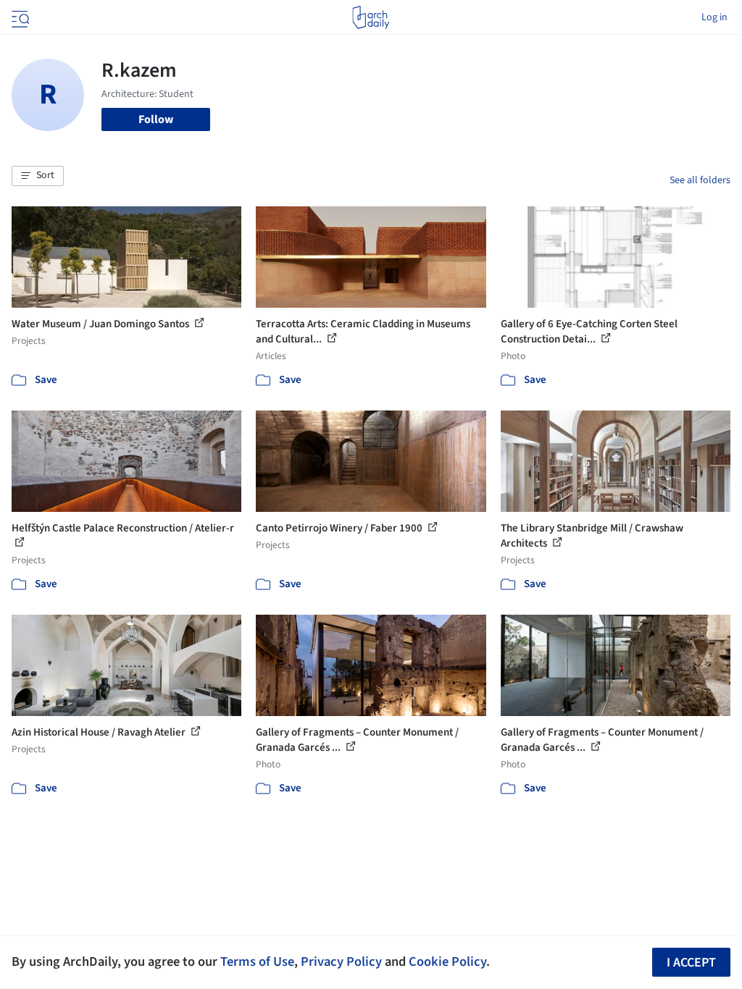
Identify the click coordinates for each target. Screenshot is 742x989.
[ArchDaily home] (370, 17)
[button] (38, 176)
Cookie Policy (447, 961)
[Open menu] (19, 17)
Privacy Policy (341, 961)
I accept (691, 963)
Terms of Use (257, 961)
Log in (714, 17)
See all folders (700, 180)
